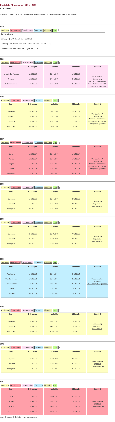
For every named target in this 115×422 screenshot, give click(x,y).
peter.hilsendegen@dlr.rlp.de (10, 417)
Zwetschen (38, 30)
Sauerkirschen (27, 30)
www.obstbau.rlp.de (30, 417)
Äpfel (54, 30)
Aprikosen (5, 30)
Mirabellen (47, 30)
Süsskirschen (15, 30)
